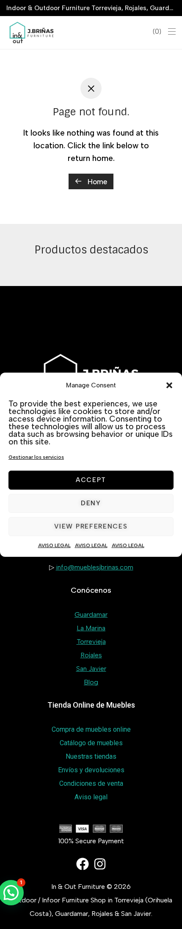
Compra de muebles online (91, 729)
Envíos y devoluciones (91, 770)
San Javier (91, 669)
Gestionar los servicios (36, 457)
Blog (91, 682)
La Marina (91, 628)
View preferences (90, 526)
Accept (91, 480)
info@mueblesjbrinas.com (94, 567)
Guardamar (91, 614)
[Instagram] (100, 864)
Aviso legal (91, 797)
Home (96, 181)
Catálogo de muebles (91, 743)
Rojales (91, 655)
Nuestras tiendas (91, 756)
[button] (169, 385)
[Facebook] (82, 864)
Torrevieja (91, 641)
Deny (91, 503)
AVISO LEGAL (54, 545)
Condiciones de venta (91, 783)
